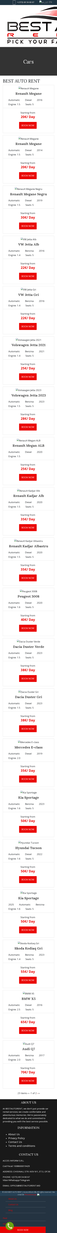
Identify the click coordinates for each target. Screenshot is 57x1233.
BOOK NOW (27, 125)
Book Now (22, 1230)
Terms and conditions (21, 1145)
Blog (10, 1210)
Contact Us (15, 1142)
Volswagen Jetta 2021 (28, 345)
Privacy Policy (16, 1138)
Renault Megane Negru (28, 194)
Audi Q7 (28, 1049)
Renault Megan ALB (28, 445)
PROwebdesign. (30, 1194)
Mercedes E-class (29, 747)
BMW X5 (29, 999)
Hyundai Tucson (28, 848)
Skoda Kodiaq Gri (28, 948)
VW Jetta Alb (28, 244)
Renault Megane (28, 93)
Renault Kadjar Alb (28, 496)
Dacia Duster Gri (28, 697)
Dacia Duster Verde (28, 647)
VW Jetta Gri (28, 295)
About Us (14, 1134)
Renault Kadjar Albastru (28, 546)
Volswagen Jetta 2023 (28, 395)
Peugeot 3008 (28, 596)
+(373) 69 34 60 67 (25, 2)
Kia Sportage (28, 797)
